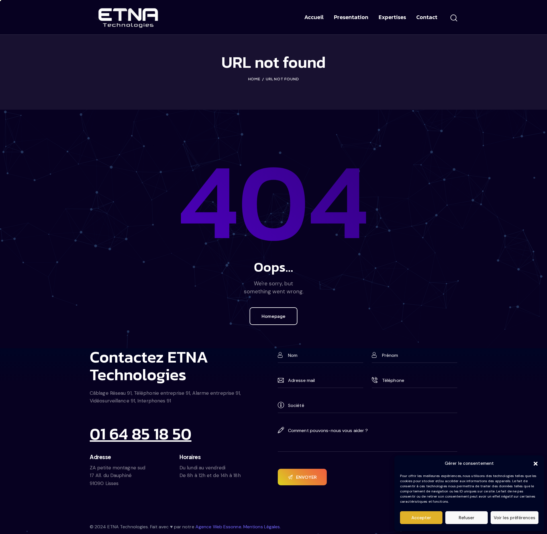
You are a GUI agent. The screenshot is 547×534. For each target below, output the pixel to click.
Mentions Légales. (262, 527)
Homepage (273, 316)
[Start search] (454, 18)
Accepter (421, 518)
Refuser (466, 518)
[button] (535, 464)
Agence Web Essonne (218, 527)
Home (254, 79)
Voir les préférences (514, 518)
